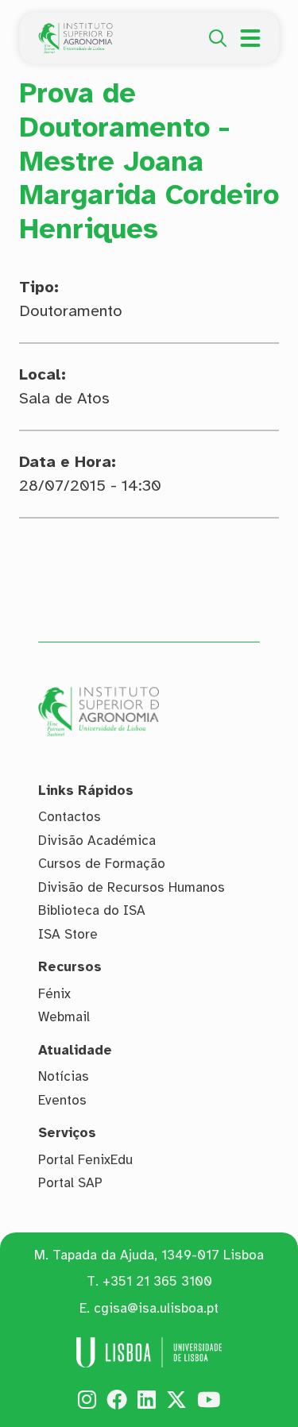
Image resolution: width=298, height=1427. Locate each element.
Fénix (54, 993)
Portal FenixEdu (85, 1159)
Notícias (63, 1076)
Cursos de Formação (101, 863)
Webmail (64, 1017)
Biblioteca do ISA (91, 910)
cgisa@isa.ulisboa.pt (156, 1308)
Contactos (69, 816)
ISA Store (68, 934)
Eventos (62, 1100)
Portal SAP (70, 1182)
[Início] (75, 32)
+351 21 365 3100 (157, 1281)
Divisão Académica (97, 840)
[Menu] (250, 38)
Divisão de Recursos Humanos (131, 887)
